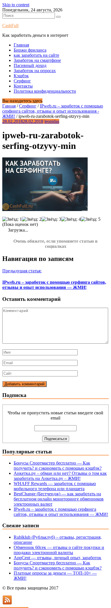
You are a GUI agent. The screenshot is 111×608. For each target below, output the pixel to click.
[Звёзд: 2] (32, 219)
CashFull (10, 25)
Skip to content (15, 4)
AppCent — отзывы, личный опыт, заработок (57, 557)
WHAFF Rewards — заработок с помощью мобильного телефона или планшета (55, 486)
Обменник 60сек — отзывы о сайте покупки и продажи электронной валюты (59, 550)
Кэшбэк (21, 75)
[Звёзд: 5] (90, 219)
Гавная (9, 106)
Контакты (23, 86)
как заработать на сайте (36, 55)
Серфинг (22, 80)
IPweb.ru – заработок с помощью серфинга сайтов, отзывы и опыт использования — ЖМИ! (61, 512)
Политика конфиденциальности (45, 91)
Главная (21, 44)
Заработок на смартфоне (37, 60)
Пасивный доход (30, 65)
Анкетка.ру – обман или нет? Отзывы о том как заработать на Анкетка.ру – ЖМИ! (60, 476)
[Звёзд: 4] (71, 219)
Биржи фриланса (30, 50)
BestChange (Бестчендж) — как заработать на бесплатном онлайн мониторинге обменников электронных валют (59, 498)
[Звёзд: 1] (12, 219)
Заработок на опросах (35, 70)
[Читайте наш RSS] (7, 603)
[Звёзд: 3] (51, 219)
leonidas (51, 121)
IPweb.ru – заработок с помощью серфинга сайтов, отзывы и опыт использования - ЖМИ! (52, 111)
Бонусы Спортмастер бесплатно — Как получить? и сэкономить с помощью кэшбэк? (58, 466)
